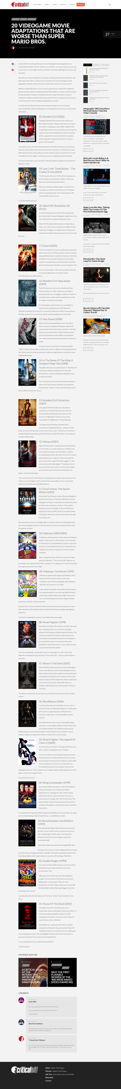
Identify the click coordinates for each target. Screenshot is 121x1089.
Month (96, 64)
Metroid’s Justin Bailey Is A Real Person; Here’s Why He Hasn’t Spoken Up (96, 160)
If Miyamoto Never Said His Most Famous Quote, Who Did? (98, 76)
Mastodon (49, 1078)
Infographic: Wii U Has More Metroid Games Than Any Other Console (96, 110)
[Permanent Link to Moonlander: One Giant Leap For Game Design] (96, 274)
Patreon (80, 4)
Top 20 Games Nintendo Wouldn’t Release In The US (98, 69)
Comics (54, 4)
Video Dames (57, 967)
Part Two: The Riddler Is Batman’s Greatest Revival (98, 91)
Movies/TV (63, 4)
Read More (88, 150)
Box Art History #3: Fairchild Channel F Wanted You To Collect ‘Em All (96, 310)
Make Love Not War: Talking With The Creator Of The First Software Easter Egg (96, 209)
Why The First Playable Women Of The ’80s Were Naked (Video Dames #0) (62, 977)
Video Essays (37, 4)
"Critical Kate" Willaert (26, 47)
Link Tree (48, 1074)
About (47, 1068)
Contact (48, 1081)
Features (16, 19)
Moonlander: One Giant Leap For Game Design (94, 260)
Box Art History (99, 316)
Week (87, 64)
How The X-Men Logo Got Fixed (98, 83)
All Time (105, 64)
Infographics (100, 117)
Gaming (46, 4)
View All (72, 4)
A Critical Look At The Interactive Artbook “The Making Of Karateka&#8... (32, 975)
